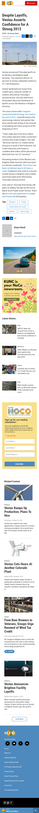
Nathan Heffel (8, 576)
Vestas (24, 202)
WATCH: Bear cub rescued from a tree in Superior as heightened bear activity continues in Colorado (26, 333)
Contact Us (8, 785)
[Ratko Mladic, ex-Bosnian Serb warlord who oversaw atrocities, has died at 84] (9, 350)
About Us (7, 753)
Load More (19, 719)
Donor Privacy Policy (11, 776)
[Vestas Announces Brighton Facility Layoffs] (18, 668)
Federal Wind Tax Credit (17, 207)
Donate (32, 3)
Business (12, 202)
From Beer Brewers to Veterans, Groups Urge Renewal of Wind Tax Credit (18, 625)
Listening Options (10, 757)
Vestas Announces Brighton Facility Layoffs (16, 687)
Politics (19, 365)
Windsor (12, 211)
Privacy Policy (9, 771)
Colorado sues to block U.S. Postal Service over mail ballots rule (26, 371)
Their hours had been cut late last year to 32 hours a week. (19, 168)
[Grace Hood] (7, 230)
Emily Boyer (7, 520)
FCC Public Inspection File (12, 767)
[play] (3, 810)
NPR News (20, 346)
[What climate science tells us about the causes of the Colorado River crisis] (9, 385)
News (19, 325)
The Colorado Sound (11, 790)
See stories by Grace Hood (25, 236)
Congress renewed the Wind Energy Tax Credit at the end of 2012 (18, 114)
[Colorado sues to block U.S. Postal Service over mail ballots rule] (9, 369)
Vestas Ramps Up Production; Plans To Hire (17, 511)
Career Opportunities (11, 762)
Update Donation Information (14, 781)
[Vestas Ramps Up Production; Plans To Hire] (18, 492)
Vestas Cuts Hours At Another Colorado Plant (18, 567)
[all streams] (36, 810)
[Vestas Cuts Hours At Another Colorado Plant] (18, 548)
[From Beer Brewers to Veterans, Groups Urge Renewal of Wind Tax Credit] (18, 605)
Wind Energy (24, 211)
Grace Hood (14, 33)
